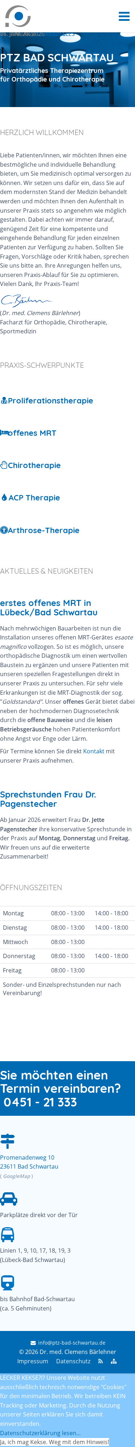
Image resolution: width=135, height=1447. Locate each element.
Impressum (32, 1361)
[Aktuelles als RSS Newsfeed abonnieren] (100, 1361)
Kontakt (93, 751)
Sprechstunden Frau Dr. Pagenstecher (48, 799)
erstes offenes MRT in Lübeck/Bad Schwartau (49, 607)
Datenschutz (73, 1361)
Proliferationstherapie (50, 401)
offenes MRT (32, 433)
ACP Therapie (34, 498)
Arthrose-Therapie (44, 530)
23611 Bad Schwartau (29, 1166)
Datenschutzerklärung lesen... (40, 1433)
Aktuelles (60, 34)
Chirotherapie (34, 465)
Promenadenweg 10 (27, 1157)
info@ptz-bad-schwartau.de (71, 1342)
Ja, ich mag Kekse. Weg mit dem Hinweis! (54, 1442)
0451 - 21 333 (40, 1102)
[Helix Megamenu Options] (124, 16)
